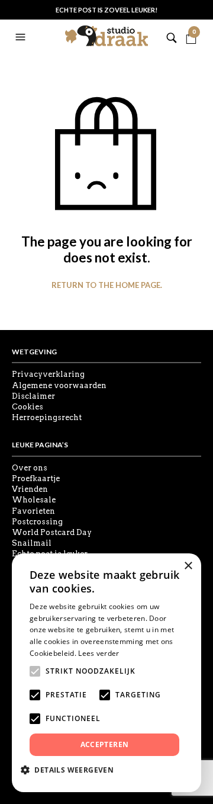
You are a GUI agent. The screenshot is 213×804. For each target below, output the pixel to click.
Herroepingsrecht (47, 417)
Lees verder (98, 653)
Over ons (29, 467)
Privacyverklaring (48, 374)
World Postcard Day (52, 532)
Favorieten (33, 511)
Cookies (27, 406)
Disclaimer (33, 396)
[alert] (106, 672)
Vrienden (30, 489)
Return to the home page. (106, 285)
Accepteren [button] (104, 744)
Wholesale (34, 499)
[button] (22, 37)
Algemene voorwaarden (59, 385)
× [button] (187, 566)
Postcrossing (37, 521)
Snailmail (31, 543)
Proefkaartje (36, 478)
